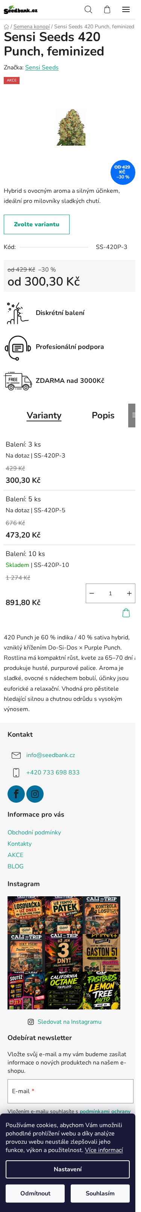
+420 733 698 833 (53, 772)
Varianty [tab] (44, 415)
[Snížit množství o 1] (91, 593)
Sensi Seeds (42, 67)
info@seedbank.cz (50, 755)
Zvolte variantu (36, 224)
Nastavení (68, 1169)
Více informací (104, 1150)
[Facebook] (16, 794)
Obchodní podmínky (34, 832)
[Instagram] (35, 794)
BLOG (16, 866)
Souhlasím (100, 1193)
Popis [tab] (103, 415)
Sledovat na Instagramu (70, 1022)
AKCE (15, 855)
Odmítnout (35, 1193)
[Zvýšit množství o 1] (129, 593)
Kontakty (20, 844)
